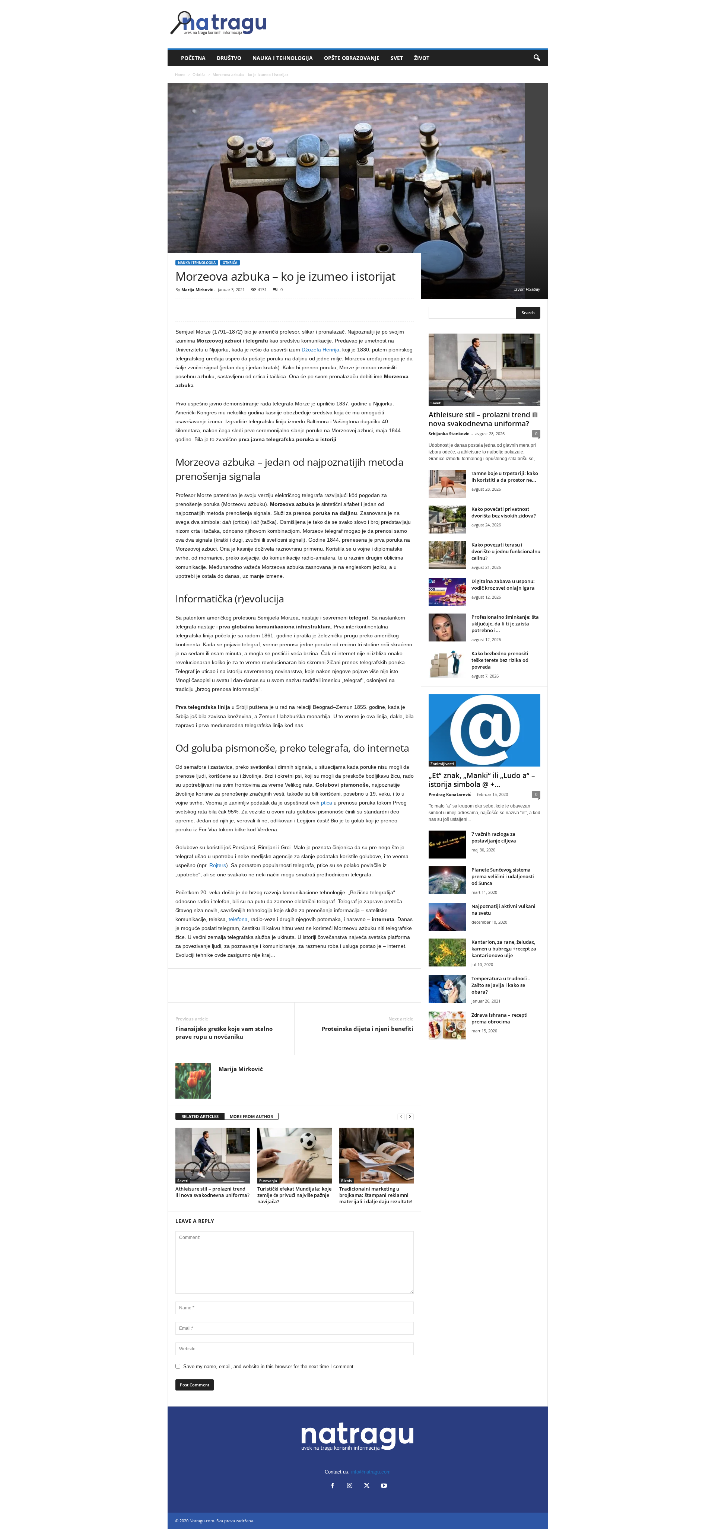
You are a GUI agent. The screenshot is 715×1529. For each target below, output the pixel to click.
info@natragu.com (371, 1472)
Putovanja (268, 1180)
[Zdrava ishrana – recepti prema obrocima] (447, 1025)
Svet (397, 57)
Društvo (229, 57)
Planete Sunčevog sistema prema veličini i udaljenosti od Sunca (502, 876)
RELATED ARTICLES (200, 1116)
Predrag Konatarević (450, 794)
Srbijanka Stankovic (449, 433)
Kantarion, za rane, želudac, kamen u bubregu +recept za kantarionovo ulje (503, 949)
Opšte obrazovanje (351, 57)
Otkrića (199, 74)
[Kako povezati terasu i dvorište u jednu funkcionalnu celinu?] (447, 555)
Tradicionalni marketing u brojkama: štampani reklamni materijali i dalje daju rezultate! (376, 1195)
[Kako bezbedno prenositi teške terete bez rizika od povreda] (447, 664)
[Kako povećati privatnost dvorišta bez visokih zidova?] (447, 519)
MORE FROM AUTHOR (251, 1116)
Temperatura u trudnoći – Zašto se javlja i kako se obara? (501, 985)
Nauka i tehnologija (282, 57)
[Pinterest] (217, 310)
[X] (200, 310)
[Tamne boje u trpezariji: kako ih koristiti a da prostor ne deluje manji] (447, 484)
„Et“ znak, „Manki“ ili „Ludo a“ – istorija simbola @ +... (482, 780)
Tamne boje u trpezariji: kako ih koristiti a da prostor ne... (504, 476)
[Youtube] (383, 1486)
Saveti (182, 1180)
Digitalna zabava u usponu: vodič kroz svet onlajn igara (503, 584)
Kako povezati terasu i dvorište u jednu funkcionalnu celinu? (505, 551)
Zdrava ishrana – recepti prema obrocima (499, 1018)
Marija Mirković (197, 289)
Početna (193, 57)
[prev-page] (401, 1117)
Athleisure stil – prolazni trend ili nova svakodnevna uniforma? (212, 1191)
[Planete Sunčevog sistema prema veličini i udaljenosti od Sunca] (447, 880)
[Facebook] (182, 310)
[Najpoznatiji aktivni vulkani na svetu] (447, 917)
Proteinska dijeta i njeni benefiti (367, 1028)
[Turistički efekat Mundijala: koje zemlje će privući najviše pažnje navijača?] (294, 1156)
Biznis (346, 1180)
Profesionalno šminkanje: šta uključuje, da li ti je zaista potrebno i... (505, 624)
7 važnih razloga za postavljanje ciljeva (493, 837)
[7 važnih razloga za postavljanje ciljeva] (447, 845)
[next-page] (410, 1117)
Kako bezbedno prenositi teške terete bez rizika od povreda (499, 660)
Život (421, 57)
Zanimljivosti (442, 763)
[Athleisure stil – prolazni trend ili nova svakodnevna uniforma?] (212, 1156)
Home (180, 74)
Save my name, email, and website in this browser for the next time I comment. (269, 1366)
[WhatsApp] (234, 310)
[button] (536, 58)
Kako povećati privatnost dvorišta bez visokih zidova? (503, 512)
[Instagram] (349, 1486)
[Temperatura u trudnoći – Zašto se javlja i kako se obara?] (447, 989)
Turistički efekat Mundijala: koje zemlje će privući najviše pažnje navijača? (294, 1195)
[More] (252, 310)
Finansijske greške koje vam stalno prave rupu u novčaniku (224, 1032)
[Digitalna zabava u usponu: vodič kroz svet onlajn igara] (447, 592)
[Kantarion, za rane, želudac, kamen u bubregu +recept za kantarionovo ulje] (447, 952)
